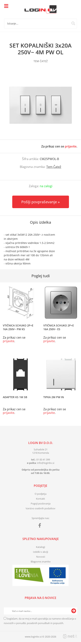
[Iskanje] (73, 23)
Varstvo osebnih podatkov (40, 508)
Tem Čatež (53, 167)
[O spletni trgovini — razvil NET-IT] (70, 636)
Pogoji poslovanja (40, 503)
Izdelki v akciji (40, 551)
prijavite (70, 146)
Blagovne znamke (40, 561)
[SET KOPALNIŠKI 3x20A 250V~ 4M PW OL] (40, 105)
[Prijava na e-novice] (73, 610)
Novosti (40, 556)
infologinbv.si (45, 463)
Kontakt (40, 498)
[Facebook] (40, 526)
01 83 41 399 (43, 459)
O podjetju (41, 493)
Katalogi (40, 547)
